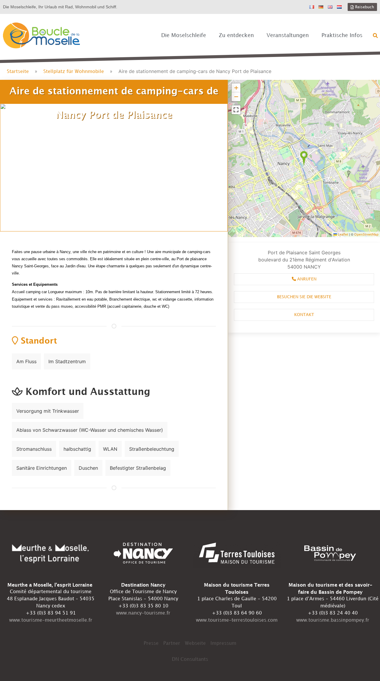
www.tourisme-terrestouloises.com (237, 620)
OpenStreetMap (366, 234)
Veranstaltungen (288, 35)
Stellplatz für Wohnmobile (73, 71)
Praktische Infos (342, 35)
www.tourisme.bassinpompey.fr (332, 620)
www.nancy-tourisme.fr (143, 613)
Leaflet (342, 234)
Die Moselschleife (183, 35)
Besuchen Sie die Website (304, 297)
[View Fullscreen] (236, 109)
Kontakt (304, 315)
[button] (375, 35)
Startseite (18, 71)
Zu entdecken (236, 35)
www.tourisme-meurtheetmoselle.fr (50, 620)
